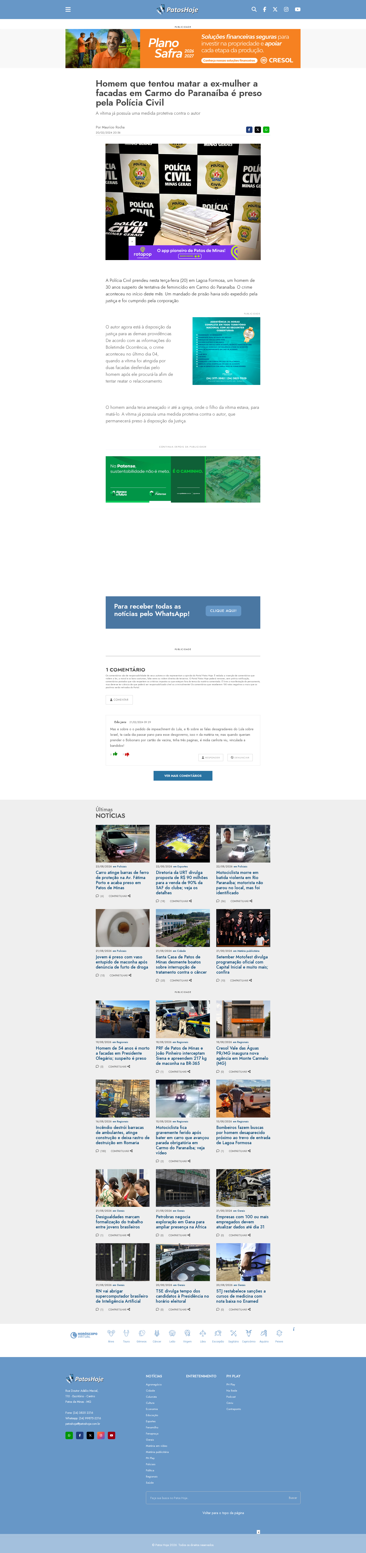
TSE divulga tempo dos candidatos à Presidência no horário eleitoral (182, 1296)
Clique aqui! (223, 610)
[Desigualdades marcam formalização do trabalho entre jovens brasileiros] (123, 1187)
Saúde (150, 1483)
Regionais (151, 1476)
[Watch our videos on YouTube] (111, 1435)
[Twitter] (275, 9)
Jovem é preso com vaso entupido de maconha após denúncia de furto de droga (122, 962)
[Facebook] (264, 9)
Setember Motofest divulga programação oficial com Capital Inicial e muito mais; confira (242, 964)
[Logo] (177, 9)
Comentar (120, 700)
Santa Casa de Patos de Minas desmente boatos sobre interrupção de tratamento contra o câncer (181, 964)
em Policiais (120, 866)
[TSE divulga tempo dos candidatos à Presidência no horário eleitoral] (183, 1261)
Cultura (150, 1403)
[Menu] (68, 10)
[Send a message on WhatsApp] (69, 1435)
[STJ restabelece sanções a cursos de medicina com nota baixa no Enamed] (243, 1261)
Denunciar (241, 757)
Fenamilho (152, 1427)
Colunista (151, 1397)
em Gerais (119, 1211)
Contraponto (233, 1409)
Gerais (150, 1440)
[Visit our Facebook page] (79, 1435)
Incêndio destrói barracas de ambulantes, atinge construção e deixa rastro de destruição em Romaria (123, 1135)
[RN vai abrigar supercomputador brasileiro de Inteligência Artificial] (123, 1261)
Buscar (293, 1498)
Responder (212, 757)
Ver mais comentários (183, 776)
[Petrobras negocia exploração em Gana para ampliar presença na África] (183, 1187)
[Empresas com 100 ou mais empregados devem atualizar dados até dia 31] (243, 1187)
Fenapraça (152, 1434)
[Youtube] (298, 9)
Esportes (150, 1421)
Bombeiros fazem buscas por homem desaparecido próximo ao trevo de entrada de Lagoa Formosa (243, 1135)
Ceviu (229, 1403)
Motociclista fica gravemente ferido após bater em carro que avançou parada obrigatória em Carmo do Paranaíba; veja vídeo (182, 1140)
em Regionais (120, 1042)
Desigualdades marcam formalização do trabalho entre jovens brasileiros (119, 1222)
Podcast (231, 1397)
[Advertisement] (183, 1543)
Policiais (150, 1464)
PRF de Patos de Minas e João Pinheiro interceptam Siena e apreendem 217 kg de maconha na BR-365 (181, 1056)
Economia (152, 1409)
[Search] (254, 9)
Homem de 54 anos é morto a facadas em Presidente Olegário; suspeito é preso (123, 1053)
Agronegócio (154, 1384)
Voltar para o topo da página (223, 1512)
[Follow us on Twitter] (90, 1435)
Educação (152, 1415)
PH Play (150, 1458)
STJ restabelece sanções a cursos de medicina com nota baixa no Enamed (241, 1296)
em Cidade (179, 951)
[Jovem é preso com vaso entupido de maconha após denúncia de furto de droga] (123, 927)
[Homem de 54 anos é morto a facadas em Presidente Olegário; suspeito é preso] (123, 1019)
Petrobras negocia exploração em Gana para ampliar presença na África (181, 1222)
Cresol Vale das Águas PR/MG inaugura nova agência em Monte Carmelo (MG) (242, 1056)
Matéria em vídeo (156, 1446)
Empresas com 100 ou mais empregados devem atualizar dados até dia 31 (242, 1222)
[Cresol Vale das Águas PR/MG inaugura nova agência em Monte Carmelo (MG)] (243, 1019)
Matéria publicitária (157, 1452)
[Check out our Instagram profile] (101, 1435)
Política (150, 1470)
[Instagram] (286, 9)
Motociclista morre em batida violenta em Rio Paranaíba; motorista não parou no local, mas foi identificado (239, 883)
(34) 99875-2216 (90, 1418)
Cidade (150, 1391)
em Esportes (180, 866)
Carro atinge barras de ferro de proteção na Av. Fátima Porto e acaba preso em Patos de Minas (122, 880)
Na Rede (231, 1391)
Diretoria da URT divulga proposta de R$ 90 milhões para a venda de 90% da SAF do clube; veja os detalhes (182, 883)
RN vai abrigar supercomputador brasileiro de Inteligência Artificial (122, 1296)
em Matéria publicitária (246, 951)
